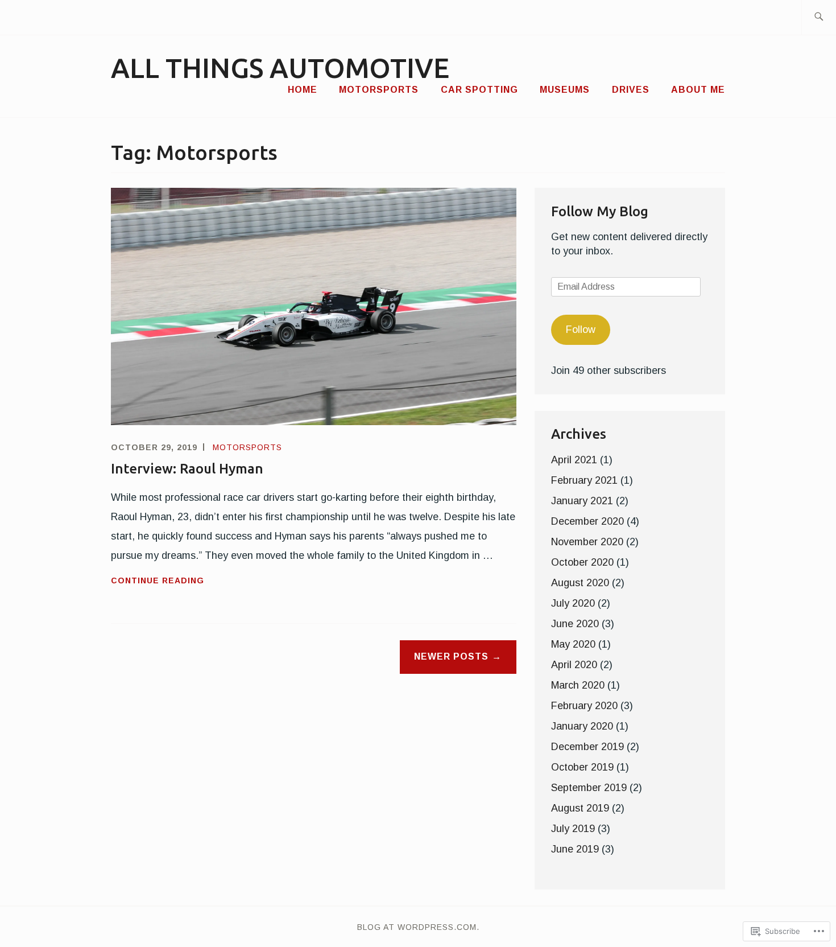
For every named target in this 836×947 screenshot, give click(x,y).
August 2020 (580, 582)
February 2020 (584, 705)
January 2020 (582, 726)
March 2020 (578, 685)
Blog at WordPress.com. (418, 927)
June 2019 (575, 849)
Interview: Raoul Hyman (187, 468)
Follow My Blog (599, 211)
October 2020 (582, 562)
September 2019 (589, 787)
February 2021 (584, 480)
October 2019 (582, 767)
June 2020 (575, 623)
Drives (630, 89)
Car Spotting (479, 89)
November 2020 (587, 541)
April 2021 (574, 460)
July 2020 (573, 603)
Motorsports (379, 89)
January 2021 (582, 501)
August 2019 (580, 808)
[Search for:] (818, 17)
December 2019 (587, 746)
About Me (698, 89)
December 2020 (587, 521)
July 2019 (573, 828)
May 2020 (573, 644)
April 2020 (574, 664)
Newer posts (451, 656)
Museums (565, 89)
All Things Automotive (280, 67)
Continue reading (157, 581)
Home (302, 89)
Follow (580, 329)
